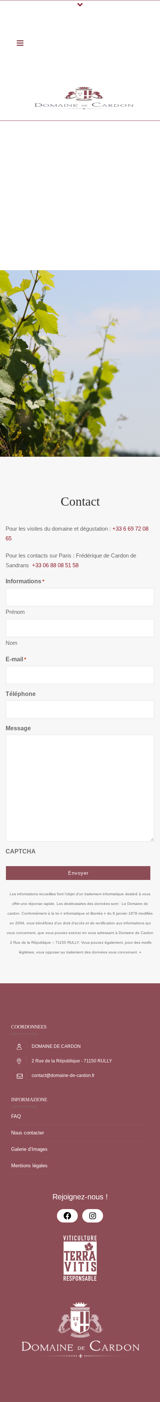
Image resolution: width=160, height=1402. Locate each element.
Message (18, 728)
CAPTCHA (21, 851)
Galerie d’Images (29, 1149)
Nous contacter (27, 1133)
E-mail (16, 659)
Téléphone (21, 694)
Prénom (15, 612)
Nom (11, 643)
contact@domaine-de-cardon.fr (63, 1075)
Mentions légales (29, 1165)
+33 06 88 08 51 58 (55, 565)
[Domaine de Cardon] (83, 98)
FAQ (16, 1116)
